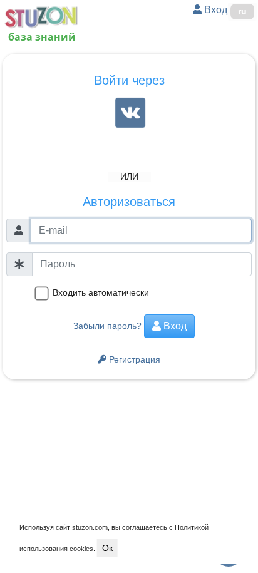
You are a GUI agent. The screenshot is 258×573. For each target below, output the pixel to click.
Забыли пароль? (107, 326)
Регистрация (133, 359)
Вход (214, 9)
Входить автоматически (101, 292)
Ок (107, 548)
